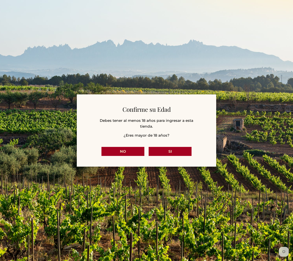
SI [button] (170, 151)
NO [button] (123, 151)
